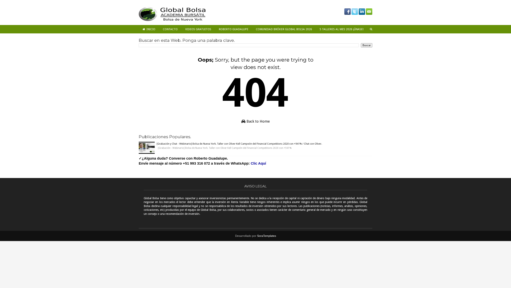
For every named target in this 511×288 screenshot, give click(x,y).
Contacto (170, 29)
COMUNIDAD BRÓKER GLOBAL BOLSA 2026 (284, 29)
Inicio (150, 29)
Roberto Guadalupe (233, 29)
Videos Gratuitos (198, 29)
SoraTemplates (266, 235)
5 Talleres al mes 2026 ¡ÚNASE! (341, 29)
